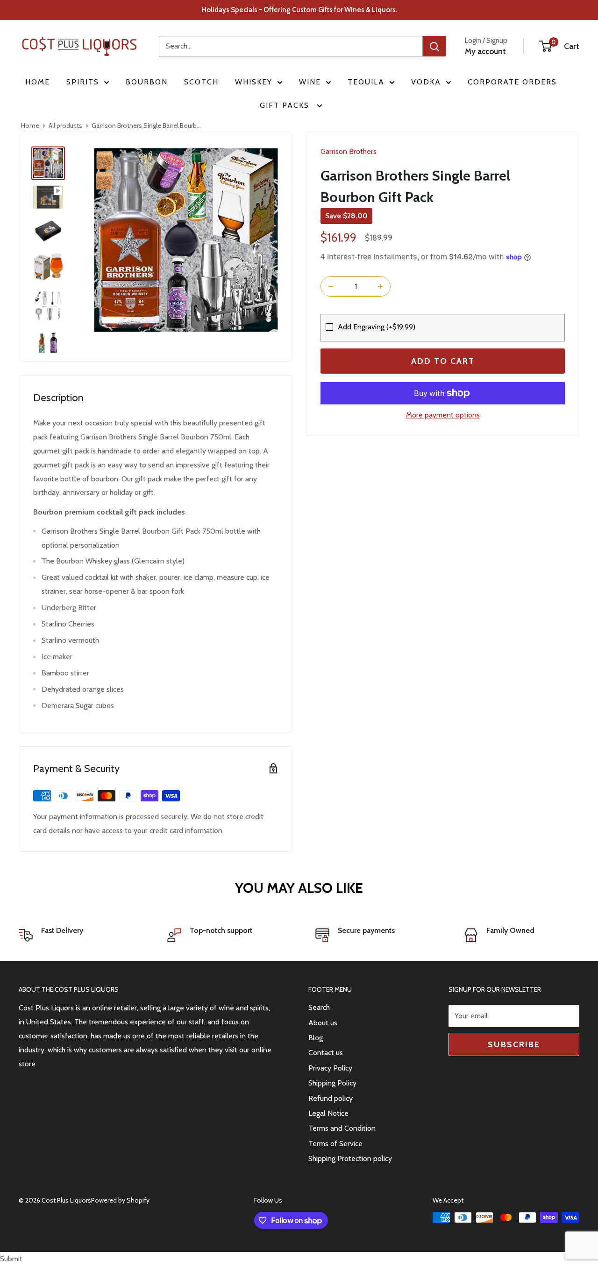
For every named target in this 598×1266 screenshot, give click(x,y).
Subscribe (514, 1044)
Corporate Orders (512, 81)
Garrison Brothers (348, 151)
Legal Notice (328, 1113)
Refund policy (330, 1098)
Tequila (366, 81)
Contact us (325, 1052)
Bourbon (147, 81)
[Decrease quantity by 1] (331, 286)
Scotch (201, 81)
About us (322, 1022)
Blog (315, 1037)
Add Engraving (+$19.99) (376, 326)
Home (37, 81)
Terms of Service (335, 1143)
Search (319, 1007)
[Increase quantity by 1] (380, 286)
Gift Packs (286, 105)
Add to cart (443, 361)
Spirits (82, 81)
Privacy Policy (330, 1068)
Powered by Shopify (120, 1200)
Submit (11, 1258)
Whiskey (253, 81)
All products (65, 125)
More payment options (443, 414)
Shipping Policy (332, 1082)
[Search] (434, 46)
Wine (310, 81)
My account (485, 51)
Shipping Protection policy (350, 1158)
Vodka (426, 81)
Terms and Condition (342, 1128)
